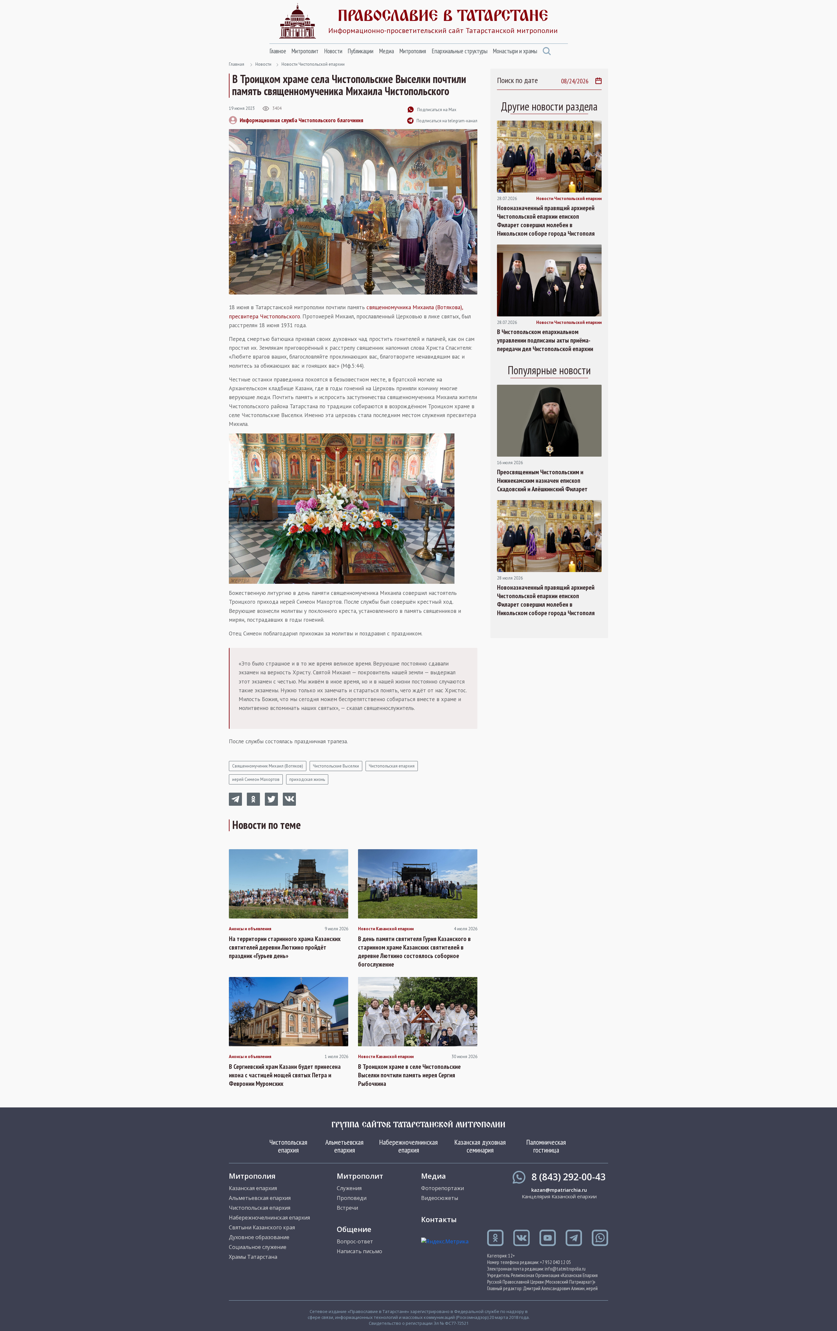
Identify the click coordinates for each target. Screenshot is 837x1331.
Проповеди (352, 1198)
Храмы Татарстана (253, 1257)
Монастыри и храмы (515, 51)
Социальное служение (257, 1247)
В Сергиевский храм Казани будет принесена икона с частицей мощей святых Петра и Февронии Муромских (285, 1075)
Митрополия (412, 51)
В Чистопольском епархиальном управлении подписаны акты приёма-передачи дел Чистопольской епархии (545, 340)
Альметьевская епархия (344, 1145)
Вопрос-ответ (355, 1241)
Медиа (386, 51)
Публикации (360, 51)
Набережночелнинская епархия (408, 1145)
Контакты (439, 1219)
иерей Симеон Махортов (256, 779)
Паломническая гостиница (546, 1145)
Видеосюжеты (439, 1198)
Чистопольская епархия (392, 766)
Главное (277, 51)
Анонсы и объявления (250, 929)
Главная (236, 64)
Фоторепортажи (442, 1188)
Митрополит (304, 51)
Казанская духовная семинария (480, 1145)
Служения (349, 1188)
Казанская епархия (253, 1188)
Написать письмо (359, 1251)
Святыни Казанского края (262, 1227)
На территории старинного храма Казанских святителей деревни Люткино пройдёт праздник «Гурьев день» (285, 947)
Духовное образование (259, 1237)
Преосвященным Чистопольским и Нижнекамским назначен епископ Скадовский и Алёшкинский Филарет (542, 480)
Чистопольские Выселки (336, 766)
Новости (333, 51)
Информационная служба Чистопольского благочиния (301, 120)
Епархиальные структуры (459, 51)
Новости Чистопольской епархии (313, 64)
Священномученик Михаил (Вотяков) (267, 766)
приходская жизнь (307, 779)
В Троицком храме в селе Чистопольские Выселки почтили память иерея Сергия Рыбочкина (409, 1075)
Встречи (347, 1208)
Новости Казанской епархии (386, 929)
